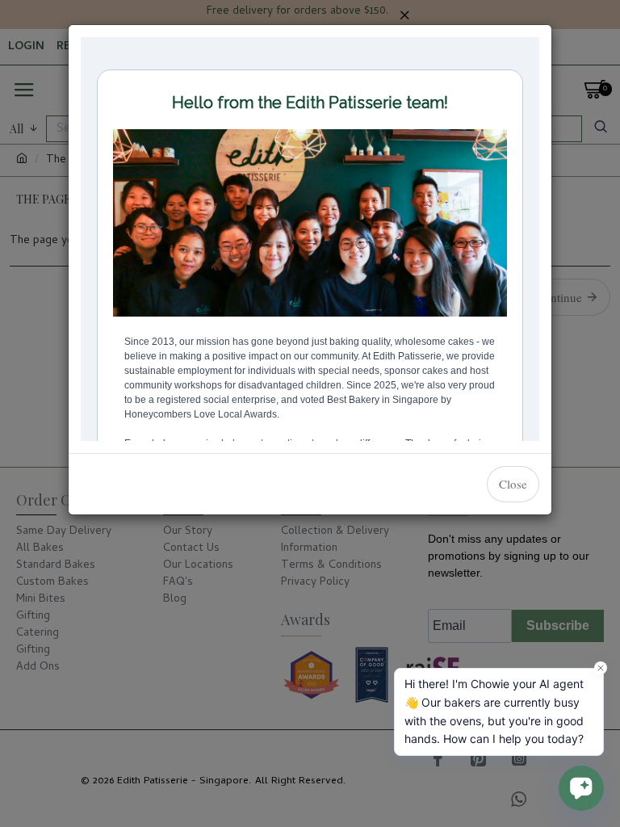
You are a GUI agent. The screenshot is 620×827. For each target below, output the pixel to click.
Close (513, 484)
